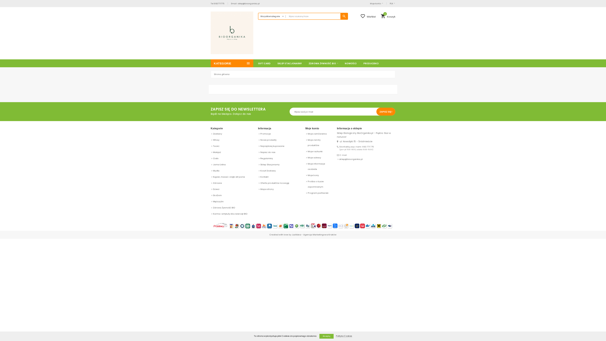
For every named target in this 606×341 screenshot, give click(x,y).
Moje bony (313, 175)
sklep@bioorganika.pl (351, 159)
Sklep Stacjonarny (269, 164)
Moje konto (375, 3)
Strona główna (221, 74)
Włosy (216, 139)
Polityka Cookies (344, 336)
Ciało (216, 158)
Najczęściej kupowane (272, 146)
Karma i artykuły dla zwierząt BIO (230, 213)
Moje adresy (314, 157)
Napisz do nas (267, 152)
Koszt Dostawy (268, 170)
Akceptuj (326, 336)
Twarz (216, 146)
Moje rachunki (315, 151)
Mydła (216, 170)
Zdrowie (217, 183)
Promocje (265, 133)
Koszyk (388, 16)
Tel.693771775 (218, 3)
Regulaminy (266, 158)
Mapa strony (267, 189)
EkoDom (217, 195)
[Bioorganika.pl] (232, 33)
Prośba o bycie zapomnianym (316, 184)
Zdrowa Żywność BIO (224, 207)
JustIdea (296, 234)
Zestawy (217, 133)
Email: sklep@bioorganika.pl (245, 3)
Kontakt (264, 176)
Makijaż (217, 152)
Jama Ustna (219, 164)
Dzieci (216, 189)
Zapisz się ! (386, 111)
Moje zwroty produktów (314, 142)
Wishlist (368, 16)
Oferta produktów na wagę (274, 183)
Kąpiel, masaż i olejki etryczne (229, 176)
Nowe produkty (268, 139)
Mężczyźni (218, 201)
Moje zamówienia (317, 133)
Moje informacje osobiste (316, 166)
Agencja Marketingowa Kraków (320, 234)
